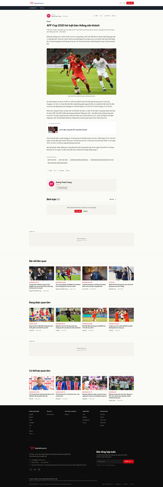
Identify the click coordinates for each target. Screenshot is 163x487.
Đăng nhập (130, 3)
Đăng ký (86, 211)
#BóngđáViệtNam (61, 282)
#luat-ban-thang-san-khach (79, 160)
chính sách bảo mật (111, 465)
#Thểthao (112, 282)
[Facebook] (31, 469)
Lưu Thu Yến (85, 289)
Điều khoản (103, 422)
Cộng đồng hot (86, 420)
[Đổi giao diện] (124, 3)
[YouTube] (35, 469)
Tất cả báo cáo (50, 414)
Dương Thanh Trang (56, 16)
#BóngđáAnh (112, 392)
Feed (84, 414)
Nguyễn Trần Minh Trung (35, 290)
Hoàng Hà (58, 398)
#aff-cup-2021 (52, 160)
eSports (31, 431)
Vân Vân (31, 398)
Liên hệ (102, 417)
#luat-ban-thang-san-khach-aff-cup (102, 160)
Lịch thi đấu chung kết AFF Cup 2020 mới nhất (73, 130)
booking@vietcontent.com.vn (38, 460)
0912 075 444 (35, 462)
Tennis (30, 420)
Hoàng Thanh (112, 400)
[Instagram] (39, 469)
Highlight (85, 417)
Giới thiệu (102, 414)
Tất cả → (42, 8)
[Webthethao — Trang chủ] (36, 3)
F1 (29, 428)
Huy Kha (84, 330)
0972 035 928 (44, 462)
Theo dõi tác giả (63, 187)
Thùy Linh (31, 330)
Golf (30, 425)
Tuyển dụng (103, 420)
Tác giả (84, 422)
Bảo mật (102, 425)
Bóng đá (49, 21)
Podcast (67, 414)
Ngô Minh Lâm (112, 289)
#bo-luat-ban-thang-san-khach (57, 163)
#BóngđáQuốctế (34, 282)
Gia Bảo (58, 330)
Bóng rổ (31, 417)
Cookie (132, 484)
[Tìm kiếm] (120, 3)
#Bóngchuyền (33, 323)
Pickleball (31, 422)
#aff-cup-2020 (63, 160)
